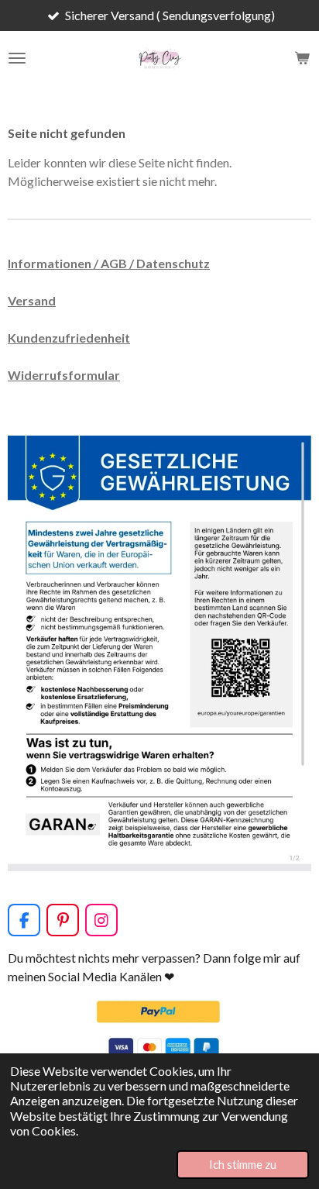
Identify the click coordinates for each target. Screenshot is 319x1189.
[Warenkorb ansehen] (302, 58)
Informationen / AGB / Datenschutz (109, 263)
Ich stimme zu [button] (242, 1164)
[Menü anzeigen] (17, 58)
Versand (32, 300)
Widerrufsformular (64, 374)
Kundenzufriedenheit (69, 337)
